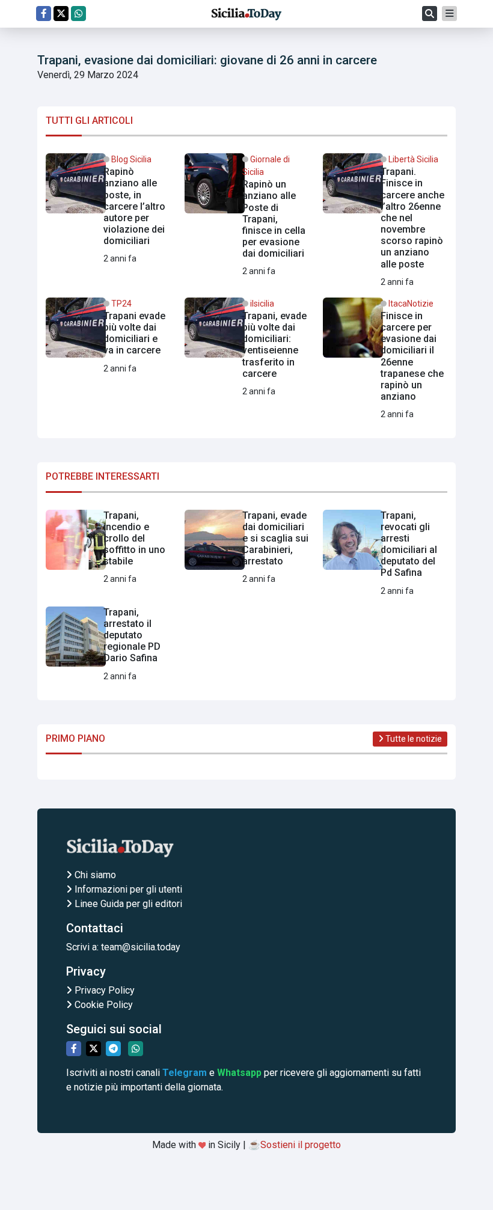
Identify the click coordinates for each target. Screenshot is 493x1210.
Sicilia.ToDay (246, 14)
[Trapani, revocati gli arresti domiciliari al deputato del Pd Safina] (385, 554)
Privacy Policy (103, 990)
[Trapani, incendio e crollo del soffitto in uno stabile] (108, 548)
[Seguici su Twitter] (61, 13)
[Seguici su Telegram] (113, 1048)
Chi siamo (94, 875)
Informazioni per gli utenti (127, 889)
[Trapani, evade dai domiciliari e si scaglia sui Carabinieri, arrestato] (247, 548)
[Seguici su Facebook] (43, 13)
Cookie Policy (102, 1004)
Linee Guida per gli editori (127, 903)
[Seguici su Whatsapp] (78, 13)
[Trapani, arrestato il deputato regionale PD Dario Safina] (108, 645)
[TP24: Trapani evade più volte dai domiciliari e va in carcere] (108, 337)
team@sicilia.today (140, 947)
